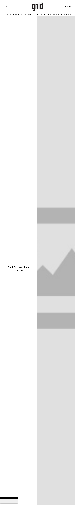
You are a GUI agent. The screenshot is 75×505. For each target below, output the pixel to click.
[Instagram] (67, 6)
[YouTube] (69, 6)
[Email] (71, 6)
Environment (16, 14)
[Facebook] (64, 6)
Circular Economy (29, 14)
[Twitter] (66, 6)
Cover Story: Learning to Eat (8, 501)
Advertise (42, 14)
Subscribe (49, 14)
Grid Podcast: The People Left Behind (62, 14)
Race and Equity (8, 14)
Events (37, 14)
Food (22, 14)
